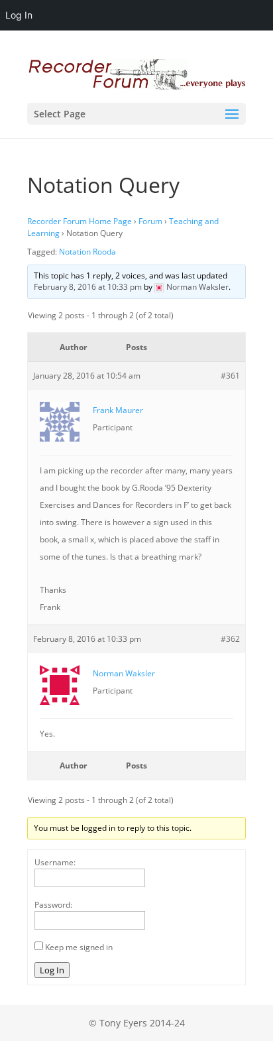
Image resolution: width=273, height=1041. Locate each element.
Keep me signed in (79, 947)
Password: (53, 904)
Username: (55, 862)
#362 (230, 638)
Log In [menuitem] (18, 15)
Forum (150, 221)
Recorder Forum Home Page (79, 221)
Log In (52, 970)
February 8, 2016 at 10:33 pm (88, 286)
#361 (230, 375)
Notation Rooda (87, 251)
